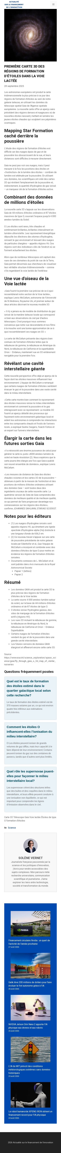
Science (12, 827)
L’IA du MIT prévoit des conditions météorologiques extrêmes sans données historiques (29, 1069)
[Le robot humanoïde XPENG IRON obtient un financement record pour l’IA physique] (30, 1105)
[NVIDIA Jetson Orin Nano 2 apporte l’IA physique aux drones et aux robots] (30, 1018)
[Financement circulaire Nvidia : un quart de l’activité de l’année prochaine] (30, 934)
